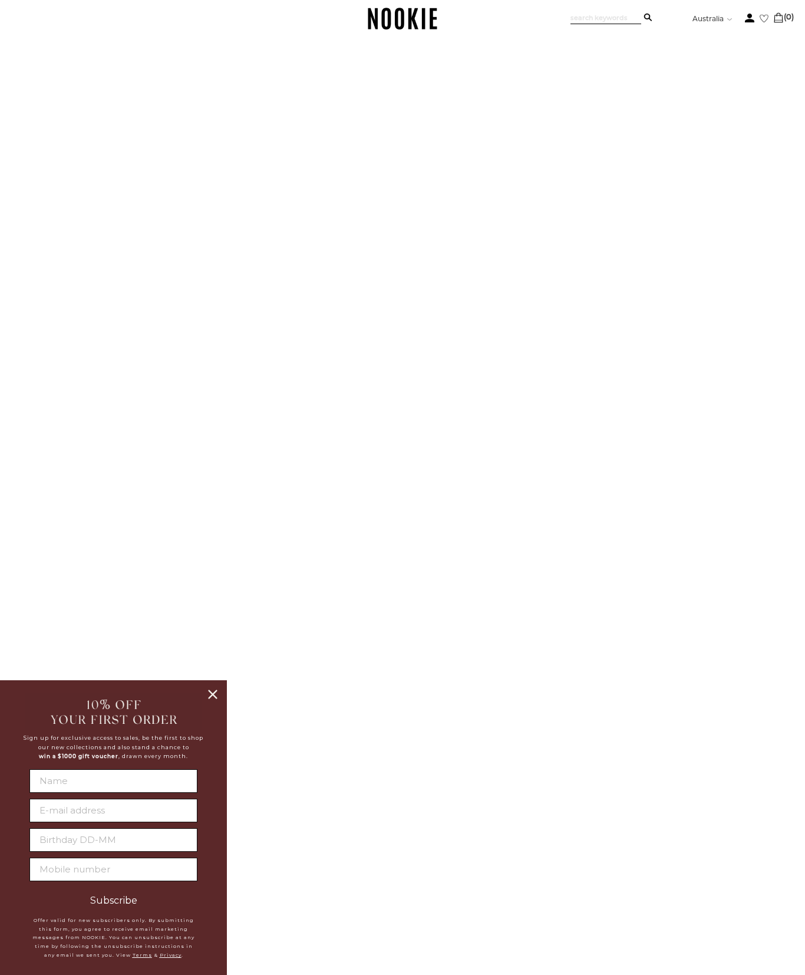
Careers (290, 853)
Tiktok (397, 880)
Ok (763, 887)
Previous (107, 147)
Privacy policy (306, 868)
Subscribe (113, 900)
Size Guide (559, 671)
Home (66, 121)
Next (107, 609)
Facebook (406, 824)
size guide (731, 273)
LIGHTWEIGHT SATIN (585, 196)
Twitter (401, 838)
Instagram (407, 852)
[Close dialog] (212, 694)
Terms (142, 955)
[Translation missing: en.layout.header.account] (749, 18)
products (100, 121)
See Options (621, 172)
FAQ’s (640, 671)
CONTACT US (519, 834)
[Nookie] (402, 27)
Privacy (171, 955)
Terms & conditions (316, 883)
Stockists (293, 838)
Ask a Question (726, 671)
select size (645, 412)
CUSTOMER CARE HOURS (552, 858)
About (285, 824)
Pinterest (405, 866)
